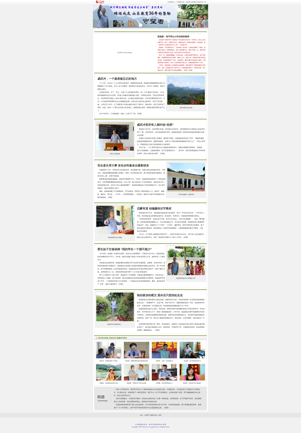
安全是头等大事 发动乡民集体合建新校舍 (123, 165)
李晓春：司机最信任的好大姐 (108, 383)
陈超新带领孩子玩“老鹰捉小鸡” (186, 278)
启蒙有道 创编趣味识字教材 (154, 208)
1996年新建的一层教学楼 (186, 194)
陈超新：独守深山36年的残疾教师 (173, 36)
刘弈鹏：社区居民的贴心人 (164, 383)
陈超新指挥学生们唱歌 (115, 237)
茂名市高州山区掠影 (186, 108)
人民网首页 (170, 2)
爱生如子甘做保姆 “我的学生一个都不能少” (124, 249)
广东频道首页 (180, 2)
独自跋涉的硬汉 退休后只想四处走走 (160, 295)
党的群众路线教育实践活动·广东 (196, 2)
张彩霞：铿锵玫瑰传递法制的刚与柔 (136, 361)
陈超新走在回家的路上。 (115, 324)
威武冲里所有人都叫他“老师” (155, 124)
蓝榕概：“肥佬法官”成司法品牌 (136, 383)
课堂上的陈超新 (115, 154)
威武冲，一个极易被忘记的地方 (117, 78)
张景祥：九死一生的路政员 (164, 361)
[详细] (190, 70)
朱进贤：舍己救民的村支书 (192, 361)
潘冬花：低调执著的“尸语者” (109, 361)
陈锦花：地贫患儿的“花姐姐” (192, 383)
